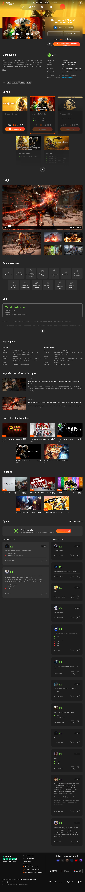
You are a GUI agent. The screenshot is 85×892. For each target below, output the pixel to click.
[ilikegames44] (56, 662)
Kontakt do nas (27, 864)
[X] (62, 860)
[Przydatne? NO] (44, 560)
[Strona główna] (8, 3)
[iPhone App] (53, 871)
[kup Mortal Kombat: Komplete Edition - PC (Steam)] (56, 451)
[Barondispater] (56, 684)
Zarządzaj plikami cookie (9, 882)
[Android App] (65, 871)
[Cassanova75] (56, 708)
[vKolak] (56, 779)
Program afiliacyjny (28, 861)
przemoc (22, 82)
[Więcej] (67, 795)
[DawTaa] (7, 546)
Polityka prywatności (28, 858)
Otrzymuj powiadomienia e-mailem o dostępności (67, 44)
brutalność (15, 82)
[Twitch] (81, 860)
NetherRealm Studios (67, 68)
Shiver (79, 68)
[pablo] (56, 754)
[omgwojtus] (7, 572)
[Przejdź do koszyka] (74, 3)
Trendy (28, 2)
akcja (8, 82)
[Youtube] (76, 860)
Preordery (35, 2)
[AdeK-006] (56, 546)
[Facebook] (71, 860)
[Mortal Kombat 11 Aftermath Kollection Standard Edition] (14, 111)
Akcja (63, 73)
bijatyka (29, 82)
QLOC (75, 68)
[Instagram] (67, 860)
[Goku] (56, 587)
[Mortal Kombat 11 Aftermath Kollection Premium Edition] (70, 115)
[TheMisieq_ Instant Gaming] (56, 629)
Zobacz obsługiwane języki (69, 62)
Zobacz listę (65, 60)
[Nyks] (56, 823)
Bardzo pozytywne (67, 77)
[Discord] (58, 860)
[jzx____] (56, 733)
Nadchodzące (44, 2)
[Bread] (56, 608)
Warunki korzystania (28, 855)
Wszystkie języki (78, 521)
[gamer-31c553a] (56, 567)
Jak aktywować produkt (68, 64)
